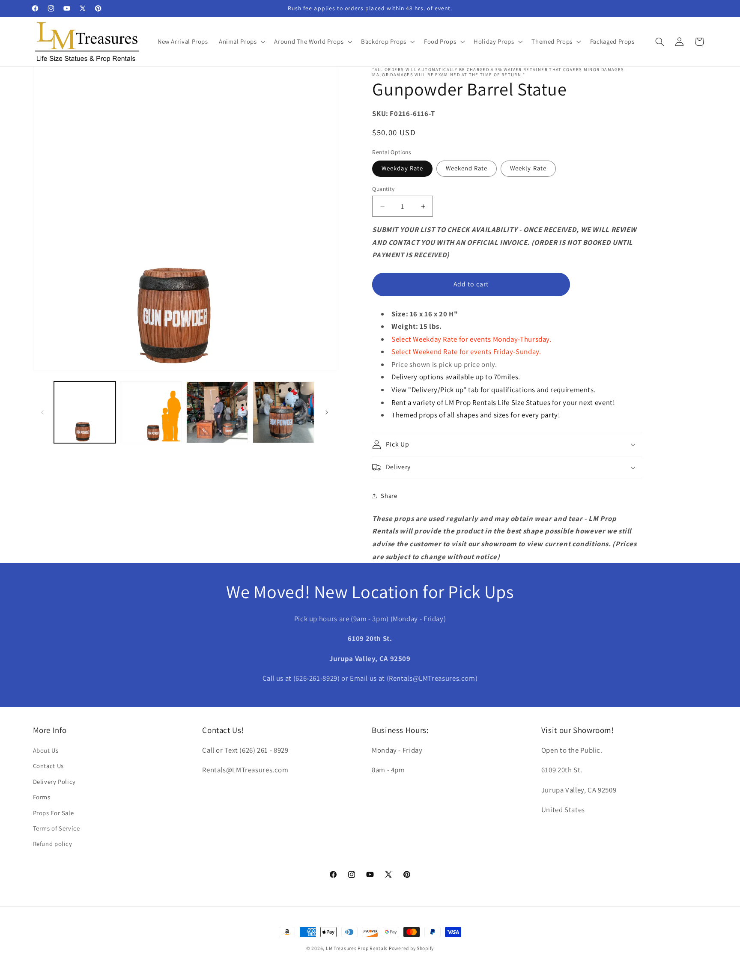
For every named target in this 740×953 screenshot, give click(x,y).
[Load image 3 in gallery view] (217, 412)
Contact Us (48, 766)
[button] (241, 41)
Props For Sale (53, 813)
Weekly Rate (528, 168)
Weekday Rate (402, 168)
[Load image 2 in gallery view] (151, 412)
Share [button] (389, 495)
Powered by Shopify (411, 948)
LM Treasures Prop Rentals (357, 948)
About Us (46, 750)
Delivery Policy (54, 781)
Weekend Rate (467, 168)
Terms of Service (56, 828)
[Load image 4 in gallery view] (283, 412)
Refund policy (52, 844)
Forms (42, 797)
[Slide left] (42, 412)
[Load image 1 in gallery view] (85, 412)
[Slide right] (326, 412)
